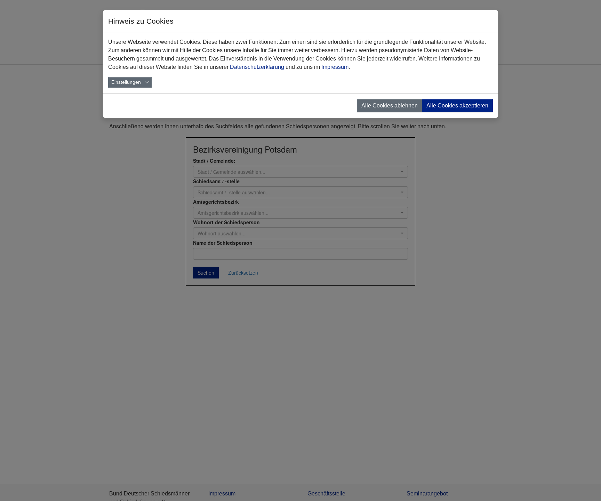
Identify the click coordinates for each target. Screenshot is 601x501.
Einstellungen (126, 82)
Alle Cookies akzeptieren (457, 105)
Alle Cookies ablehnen (389, 105)
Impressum (334, 67)
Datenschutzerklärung (257, 67)
